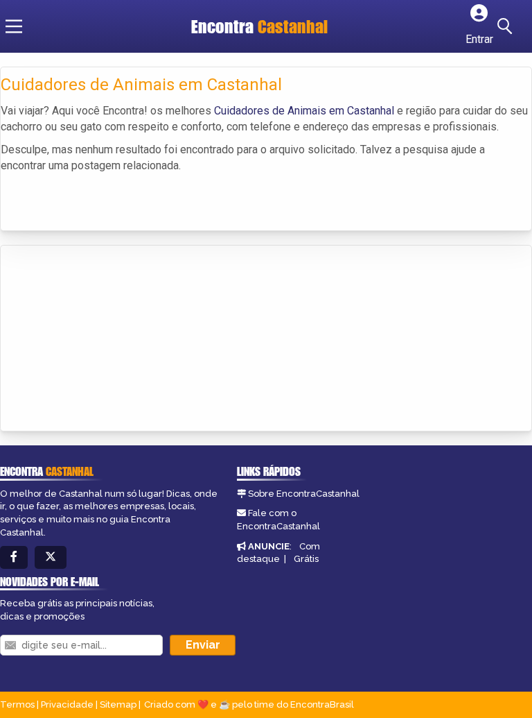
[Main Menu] (14, 26)
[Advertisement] (105, 339)
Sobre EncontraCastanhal (304, 493)
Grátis (306, 559)
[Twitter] (50, 557)
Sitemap (118, 704)
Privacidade (67, 704)
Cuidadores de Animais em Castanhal (304, 110)
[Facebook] (14, 557)
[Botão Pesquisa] (507, 26)
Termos (17, 704)
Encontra (259, 26)
